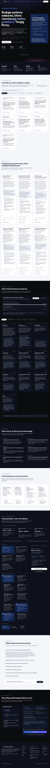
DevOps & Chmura (32, 319)
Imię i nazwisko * (26, 706)
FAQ (35, 1)
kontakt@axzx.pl (45, 748)
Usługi (21, 1)
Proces (32, 1)
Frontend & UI (18, 319)
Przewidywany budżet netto (28, 715)
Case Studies (16, 1)
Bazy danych (25, 319)
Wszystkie (4, 319)
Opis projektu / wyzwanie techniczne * (30, 719)
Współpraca (28, 1)
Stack (24, 1)
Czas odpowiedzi (43, 298)
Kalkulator (40, 1)
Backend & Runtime (11, 319)
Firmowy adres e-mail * (39, 706)
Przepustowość (35, 298)
